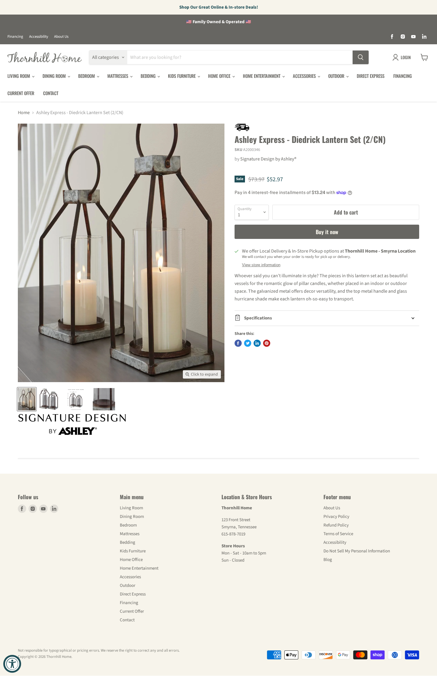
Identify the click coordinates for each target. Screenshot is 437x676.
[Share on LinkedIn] (257, 343)
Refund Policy (336, 525)
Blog (327, 560)
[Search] (361, 57)
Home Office (220, 76)
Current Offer (20, 93)
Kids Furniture (182, 76)
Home (24, 112)
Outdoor (336, 76)
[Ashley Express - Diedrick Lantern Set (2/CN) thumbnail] (26, 399)
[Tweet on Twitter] (247, 343)
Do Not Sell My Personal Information (356, 551)
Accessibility (38, 36)
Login (406, 57)
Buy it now (327, 232)
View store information (261, 265)
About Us (61, 36)
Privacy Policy (336, 516)
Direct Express (370, 76)
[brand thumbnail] (72, 424)
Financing (15, 36)
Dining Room (55, 76)
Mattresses (118, 76)
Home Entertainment (262, 76)
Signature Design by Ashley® (268, 159)
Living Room (19, 76)
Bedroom (87, 76)
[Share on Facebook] (238, 343)
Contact (50, 93)
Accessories (305, 76)
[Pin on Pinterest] (266, 343)
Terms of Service (338, 534)
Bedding (149, 76)
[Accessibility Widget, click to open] (12, 664)
